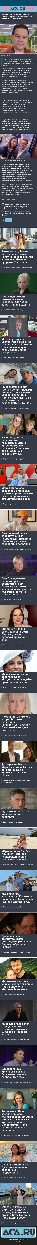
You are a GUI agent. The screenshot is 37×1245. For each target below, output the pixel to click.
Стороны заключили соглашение (14, 1178)
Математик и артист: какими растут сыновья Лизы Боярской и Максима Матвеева (17, 985)
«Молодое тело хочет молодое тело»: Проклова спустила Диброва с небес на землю (16, 1029)
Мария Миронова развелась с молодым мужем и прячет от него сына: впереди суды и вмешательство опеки (17, 493)
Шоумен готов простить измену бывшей (16, 1039)
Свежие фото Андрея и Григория (14, 994)
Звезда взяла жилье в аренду (13, 310)
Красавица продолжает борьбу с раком (16, 952)
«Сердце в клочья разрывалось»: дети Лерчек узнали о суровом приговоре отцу (15, 634)
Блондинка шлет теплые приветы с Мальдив (18, 864)
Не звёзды (30, 8)
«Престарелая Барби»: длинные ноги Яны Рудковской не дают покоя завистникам (16, 855)
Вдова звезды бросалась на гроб (14, 357)
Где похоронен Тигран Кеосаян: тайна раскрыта (16, 814)
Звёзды (5, 8)
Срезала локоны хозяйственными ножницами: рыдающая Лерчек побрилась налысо (17, 941)
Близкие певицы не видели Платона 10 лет (17, 549)
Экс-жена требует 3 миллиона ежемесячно (18, 267)
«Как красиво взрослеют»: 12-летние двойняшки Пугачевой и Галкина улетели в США (17, 897)
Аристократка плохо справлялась (14, 687)
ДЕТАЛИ (8, 220)
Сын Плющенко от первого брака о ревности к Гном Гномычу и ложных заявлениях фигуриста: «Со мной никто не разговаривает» (17, 586)
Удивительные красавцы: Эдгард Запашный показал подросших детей (14, 1073)
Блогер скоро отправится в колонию (15, 645)
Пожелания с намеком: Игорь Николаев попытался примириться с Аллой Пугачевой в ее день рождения (16, 723)
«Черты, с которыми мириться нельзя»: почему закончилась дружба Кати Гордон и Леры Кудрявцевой (16, 1212)
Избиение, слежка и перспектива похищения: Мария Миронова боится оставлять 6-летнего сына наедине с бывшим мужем (15, 445)
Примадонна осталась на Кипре (13, 907)
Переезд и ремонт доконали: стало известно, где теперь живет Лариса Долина (16, 300)
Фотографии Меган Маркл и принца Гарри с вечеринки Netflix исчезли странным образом (17, 770)
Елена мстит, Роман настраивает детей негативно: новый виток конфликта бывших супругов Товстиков (17, 257)
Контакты (18, 1242)
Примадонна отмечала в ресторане (15, 735)
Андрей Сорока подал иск (11, 504)
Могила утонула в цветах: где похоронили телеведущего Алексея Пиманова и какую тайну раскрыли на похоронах (17, 346)
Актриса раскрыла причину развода (15, 459)
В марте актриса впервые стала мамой (16, 1135)
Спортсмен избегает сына (12, 599)
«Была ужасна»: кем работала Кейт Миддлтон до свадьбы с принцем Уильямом (17, 678)
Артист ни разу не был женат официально (17, 1082)
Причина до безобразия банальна (14, 1223)
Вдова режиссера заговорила (13, 822)
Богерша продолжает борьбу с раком (16, 408)
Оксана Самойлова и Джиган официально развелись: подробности (15, 1168)
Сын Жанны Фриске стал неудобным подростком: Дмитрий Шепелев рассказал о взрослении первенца (16, 539)
